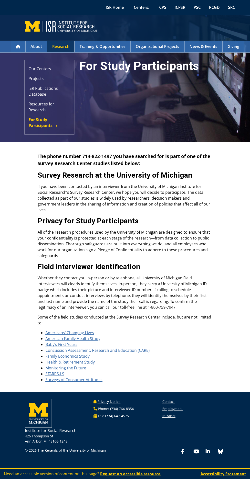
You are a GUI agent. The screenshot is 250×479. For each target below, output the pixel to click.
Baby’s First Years (61, 344)
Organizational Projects (157, 46)
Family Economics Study (67, 356)
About (36, 46)
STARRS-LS (54, 373)
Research (60, 46)
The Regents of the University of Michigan (72, 450)
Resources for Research (41, 107)
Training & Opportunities (102, 46)
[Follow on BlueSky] (220, 452)
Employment (172, 408)
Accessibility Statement (223, 474)
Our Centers (40, 68)
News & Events (203, 46)
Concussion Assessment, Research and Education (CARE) (97, 350)
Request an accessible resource (130, 474)
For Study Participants (40, 122)
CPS (162, 7)
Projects (36, 78)
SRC (231, 7)
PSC (197, 7)
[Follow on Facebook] (186, 452)
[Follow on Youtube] (198, 452)
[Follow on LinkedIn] (211, 452)
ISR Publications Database (43, 91)
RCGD (214, 7)
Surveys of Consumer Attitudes (74, 379)
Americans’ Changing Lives (69, 332)
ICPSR (180, 7)
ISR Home (115, 7)
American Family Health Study (72, 338)
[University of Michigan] (38, 413)
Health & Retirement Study (70, 362)
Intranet (169, 415)
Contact (168, 401)
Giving (233, 46)
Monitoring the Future (65, 368)
